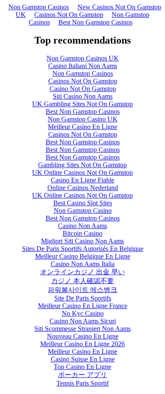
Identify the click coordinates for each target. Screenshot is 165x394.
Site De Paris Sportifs (82, 298)
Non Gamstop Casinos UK (83, 58)
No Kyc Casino (83, 313)
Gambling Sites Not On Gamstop (82, 164)
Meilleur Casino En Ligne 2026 (82, 343)
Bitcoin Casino (82, 233)
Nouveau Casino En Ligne (82, 336)
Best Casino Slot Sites (82, 203)
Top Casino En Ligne (82, 366)
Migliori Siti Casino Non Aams (82, 241)
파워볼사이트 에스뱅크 (82, 289)
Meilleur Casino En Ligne (82, 126)
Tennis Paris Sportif (82, 383)
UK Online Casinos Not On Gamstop (82, 172)
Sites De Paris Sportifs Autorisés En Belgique (82, 248)
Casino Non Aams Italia (83, 263)
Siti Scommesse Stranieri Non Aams (82, 328)
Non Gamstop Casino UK (83, 119)
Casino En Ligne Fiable (82, 180)
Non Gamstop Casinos (38, 7)
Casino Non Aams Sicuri (83, 321)
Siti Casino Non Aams (83, 96)
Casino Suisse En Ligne (83, 359)
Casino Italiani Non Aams (82, 65)
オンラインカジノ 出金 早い (82, 272)
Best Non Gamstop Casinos (95, 22)
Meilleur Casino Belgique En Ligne (82, 256)
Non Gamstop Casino (83, 210)
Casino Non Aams (82, 225)
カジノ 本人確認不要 (82, 280)
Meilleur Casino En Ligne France (82, 305)
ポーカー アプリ (82, 374)
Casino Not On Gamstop (83, 88)
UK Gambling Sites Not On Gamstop (82, 103)
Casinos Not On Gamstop (68, 14)
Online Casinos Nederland (82, 187)
